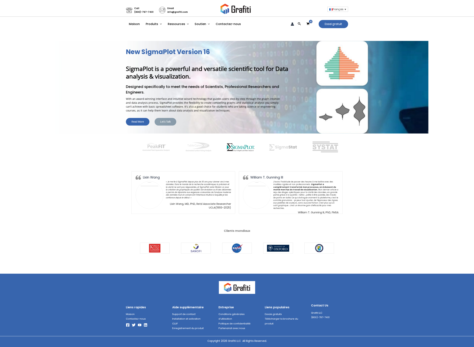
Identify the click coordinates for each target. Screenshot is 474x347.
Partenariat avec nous (231, 328)
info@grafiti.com (177, 12)
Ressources (176, 24)
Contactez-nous (228, 24)
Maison (134, 24)
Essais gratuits (273, 314)
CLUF (175, 323)
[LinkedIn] (145, 325)
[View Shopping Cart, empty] (308, 24)
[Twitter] (134, 325)
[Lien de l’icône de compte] (292, 24)
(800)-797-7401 (143, 12)
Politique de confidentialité (234, 323)
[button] (160, 24)
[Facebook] (128, 325)
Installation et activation (186, 319)
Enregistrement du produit (188, 328)
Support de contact (184, 314)
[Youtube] (139, 325)
